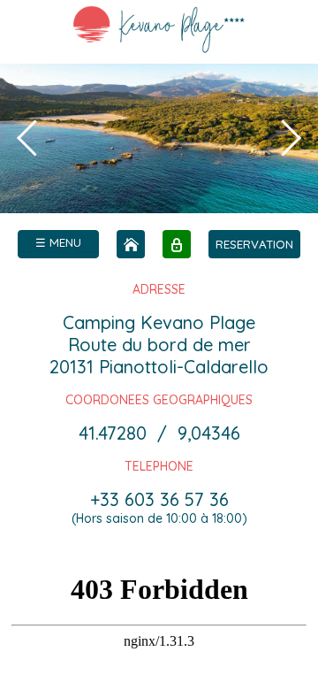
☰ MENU (58, 242)
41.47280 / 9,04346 (159, 433)
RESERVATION (254, 244)
